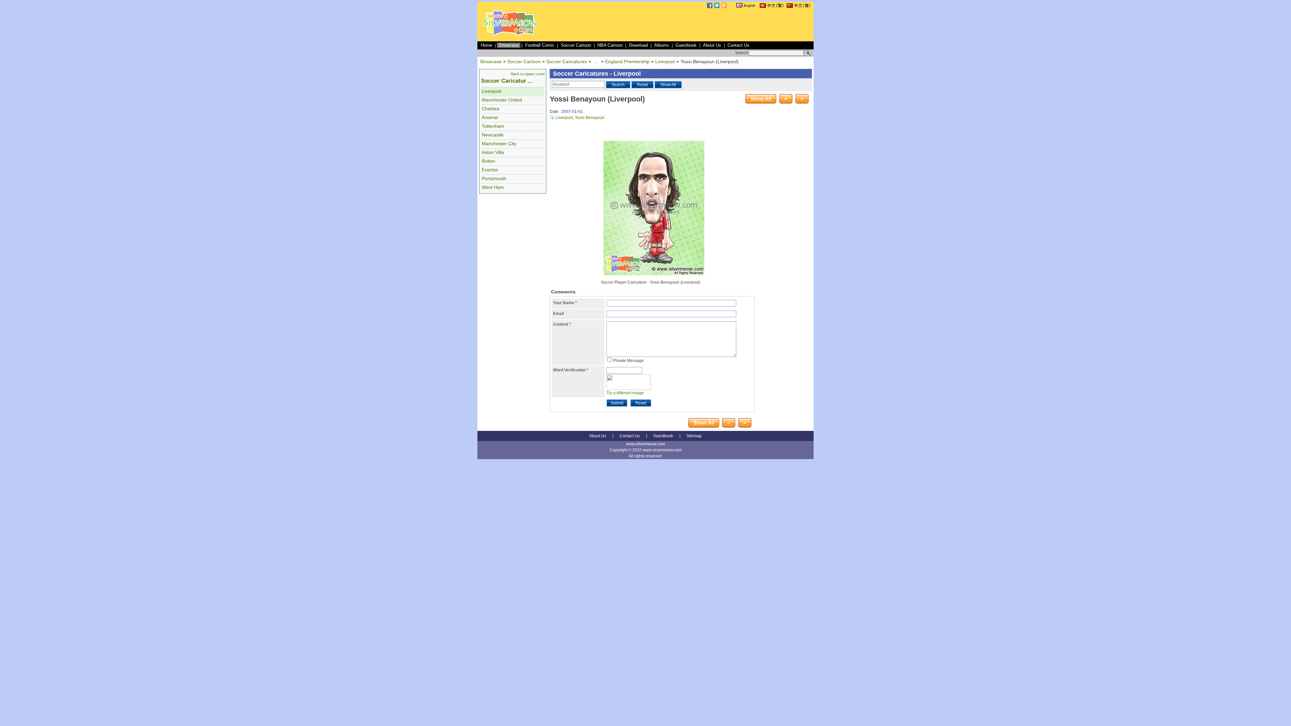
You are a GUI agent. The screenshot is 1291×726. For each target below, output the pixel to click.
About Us (712, 45)
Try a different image (625, 393)
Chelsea (490, 108)
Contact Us (738, 45)
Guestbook (686, 45)
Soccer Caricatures (566, 61)
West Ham (493, 187)
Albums (661, 45)
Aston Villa (493, 152)
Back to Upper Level (527, 74)
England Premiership (627, 61)
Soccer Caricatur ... (507, 81)
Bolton (488, 161)
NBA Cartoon (610, 45)
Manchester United (502, 100)
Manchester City (499, 143)
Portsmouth (494, 178)
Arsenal (490, 117)
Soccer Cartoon (576, 45)
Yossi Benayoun (589, 117)
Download (638, 45)
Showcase (509, 45)
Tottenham (493, 126)
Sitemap (694, 436)
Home (486, 45)
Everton (490, 169)
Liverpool (665, 61)
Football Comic (539, 45)
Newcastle (493, 134)
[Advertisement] (690, 25)
